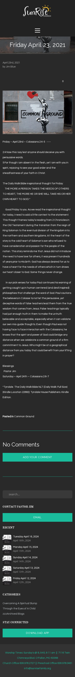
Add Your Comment (37, 457)
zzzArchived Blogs (13, 613)
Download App (37, 633)
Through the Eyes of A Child (19, 608)
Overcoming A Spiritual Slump (20, 603)
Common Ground (24, 416)
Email (37, 517)
